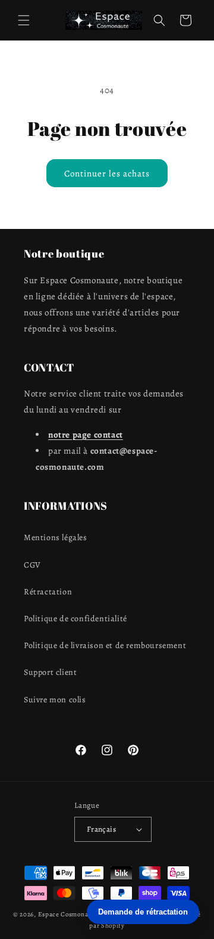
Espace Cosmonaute (68, 914)
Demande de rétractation (143, 911)
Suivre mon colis (55, 699)
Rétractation (48, 591)
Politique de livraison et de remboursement (105, 645)
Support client (50, 672)
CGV (32, 565)
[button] (24, 20)
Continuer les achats (107, 173)
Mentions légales (55, 537)
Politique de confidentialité (75, 618)
